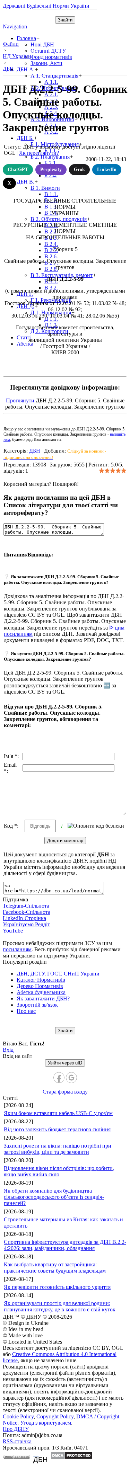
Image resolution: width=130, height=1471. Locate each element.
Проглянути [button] (20, 400)
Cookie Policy (18, 1416)
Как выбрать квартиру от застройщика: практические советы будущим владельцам (55, 1268)
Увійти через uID (65, 1063)
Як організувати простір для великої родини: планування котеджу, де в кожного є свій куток (59, 1306)
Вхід (8, 1050)
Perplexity (51, 169)
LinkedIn (106, 169)
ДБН (34, 451)
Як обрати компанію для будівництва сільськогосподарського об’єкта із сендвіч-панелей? (54, 1197)
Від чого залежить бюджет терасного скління (57, 1129)
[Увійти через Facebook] (58, 1077)
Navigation (15, 26)
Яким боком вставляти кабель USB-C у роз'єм (58, 1113)
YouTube (13, 931)
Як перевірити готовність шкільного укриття (57, 1287)
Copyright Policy (54, 1416)
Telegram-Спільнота (26, 906)
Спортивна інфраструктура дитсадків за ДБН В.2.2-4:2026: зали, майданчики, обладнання (65, 1245)
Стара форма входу (65, 1092)
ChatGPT (18, 169)
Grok (79, 169)
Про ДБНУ (16, 1429)
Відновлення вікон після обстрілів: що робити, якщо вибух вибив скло (59, 1171)
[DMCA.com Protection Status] (72, 1458)
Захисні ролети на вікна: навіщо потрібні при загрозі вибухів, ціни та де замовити (57, 1149)
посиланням (17, 949)
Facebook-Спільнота (26, 912)
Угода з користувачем (45, 1423)
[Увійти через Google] (71, 1077)
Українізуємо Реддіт (26, 924)
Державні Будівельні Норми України (46, 6)
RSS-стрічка (17, 1441)
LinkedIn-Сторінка (24, 918)
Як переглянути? (39, 153)
